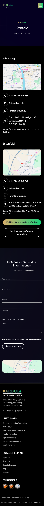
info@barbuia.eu (17, 110)
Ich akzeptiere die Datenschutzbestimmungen (22, 339)
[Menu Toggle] (40, 5)
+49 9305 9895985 (18, 95)
